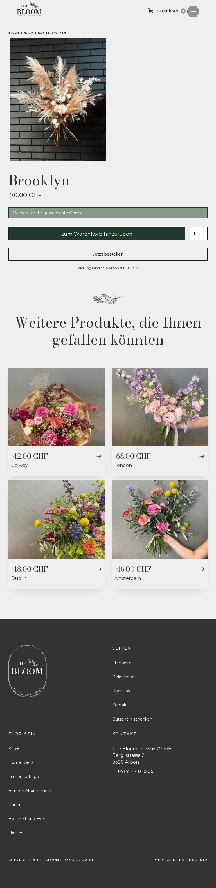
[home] (29, 9)
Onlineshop (123, 676)
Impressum (165, 860)
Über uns (121, 691)
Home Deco (20, 762)
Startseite (121, 662)
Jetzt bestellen (108, 254)
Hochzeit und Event (28, 818)
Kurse (14, 748)
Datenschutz (193, 860)
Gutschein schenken (132, 719)
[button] (193, 11)
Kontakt (120, 705)
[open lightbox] (58, 99)
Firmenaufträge (23, 776)
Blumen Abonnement (30, 790)
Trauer (14, 804)
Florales (15, 832)
